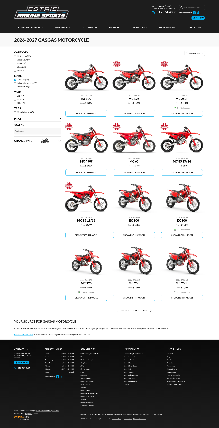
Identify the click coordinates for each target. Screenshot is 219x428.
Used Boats (128, 369)
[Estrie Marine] (41, 12)
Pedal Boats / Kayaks (87, 381)
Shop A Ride (28, 414)
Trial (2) (20, 70)
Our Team (170, 360)
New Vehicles (62, 27)
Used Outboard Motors (132, 375)
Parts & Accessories (173, 375)
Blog (168, 357)
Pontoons (83, 375)
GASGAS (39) (23, 79)
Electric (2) (21, 67)
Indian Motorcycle (86, 402)
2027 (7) (20, 96)
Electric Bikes (85, 390)
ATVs (82, 366)
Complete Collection (30, 27)
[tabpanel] (59, 363)
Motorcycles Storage (174, 378)
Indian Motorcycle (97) (27, 83)
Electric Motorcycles (87, 360)
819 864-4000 (166, 12)
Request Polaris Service (175, 384)
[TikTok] (198, 12)
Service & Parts (167, 27)
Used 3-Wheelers (130, 360)
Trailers (83, 387)
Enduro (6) (21, 63)
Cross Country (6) (24, 59)
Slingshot (83, 363)
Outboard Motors (86, 378)
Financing (114, 27)
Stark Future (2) (24, 86)
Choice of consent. (139, 419)
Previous (125, 310)
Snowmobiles (85, 384)
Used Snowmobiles (130, 381)
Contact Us (194, 27)
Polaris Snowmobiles (87, 396)
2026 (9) (20, 99)
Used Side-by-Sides (130, 366)
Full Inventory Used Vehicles (133, 354)
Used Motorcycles (130, 357)
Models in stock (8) (25, 112)
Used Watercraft (129, 378)
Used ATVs (127, 363)
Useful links (174, 349)
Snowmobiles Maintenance (176, 381)
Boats (82, 372)
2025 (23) (21, 103)
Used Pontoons (129, 372)
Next (145, 310)
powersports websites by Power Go (47, 411)
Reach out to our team (23, 334)
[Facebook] (194, 12)
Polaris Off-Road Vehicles (89, 393)
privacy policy (116, 419)
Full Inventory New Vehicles (89, 354)
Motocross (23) (24, 56)
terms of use (128, 419)
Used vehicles (89, 27)
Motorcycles (84, 357)
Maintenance (171, 372)
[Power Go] (37, 418)
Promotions (139, 27)
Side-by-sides (85, 369)
